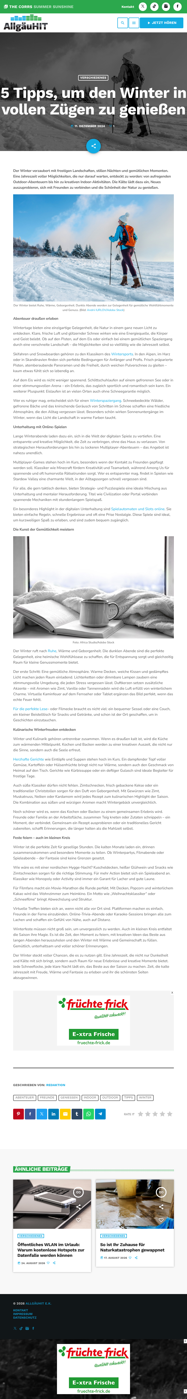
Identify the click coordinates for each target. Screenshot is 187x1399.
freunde (47, 1098)
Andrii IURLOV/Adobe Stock (105, 310)
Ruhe (52, 651)
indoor (90, 1098)
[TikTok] (154, 6)
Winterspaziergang (105, 400)
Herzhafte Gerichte (28, 759)
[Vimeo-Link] (26, 22)
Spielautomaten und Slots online (138, 509)
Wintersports (122, 354)
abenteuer (24, 1098)
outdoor (110, 1098)
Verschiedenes (93, 78)
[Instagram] (166, 6)
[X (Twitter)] (143, 6)
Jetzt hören (162, 23)
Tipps (128, 1098)
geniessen (69, 1098)
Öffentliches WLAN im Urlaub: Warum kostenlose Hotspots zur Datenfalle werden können (51, 1250)
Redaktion (55, 1085)
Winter (145, 1098)
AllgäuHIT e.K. (38, 1303)
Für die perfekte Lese (30, 709)
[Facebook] (177, 6)
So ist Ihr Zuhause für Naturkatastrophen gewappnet (132, 1247)
